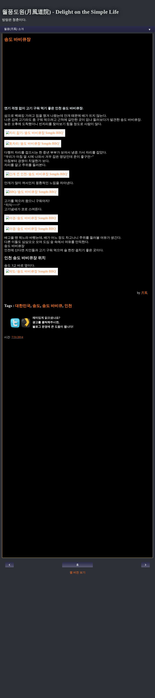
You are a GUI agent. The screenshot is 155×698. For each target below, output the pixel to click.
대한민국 (22, 306)
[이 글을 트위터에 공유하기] (15, 323)
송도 (36, 306)
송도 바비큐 (52, 306)
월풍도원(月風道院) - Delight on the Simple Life (60, 12)
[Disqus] (77, 392)
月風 (144, 292)
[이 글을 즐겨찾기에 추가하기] (26, 323)
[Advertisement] (77, 73)
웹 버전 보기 (77, 572)
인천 (68, 306)
